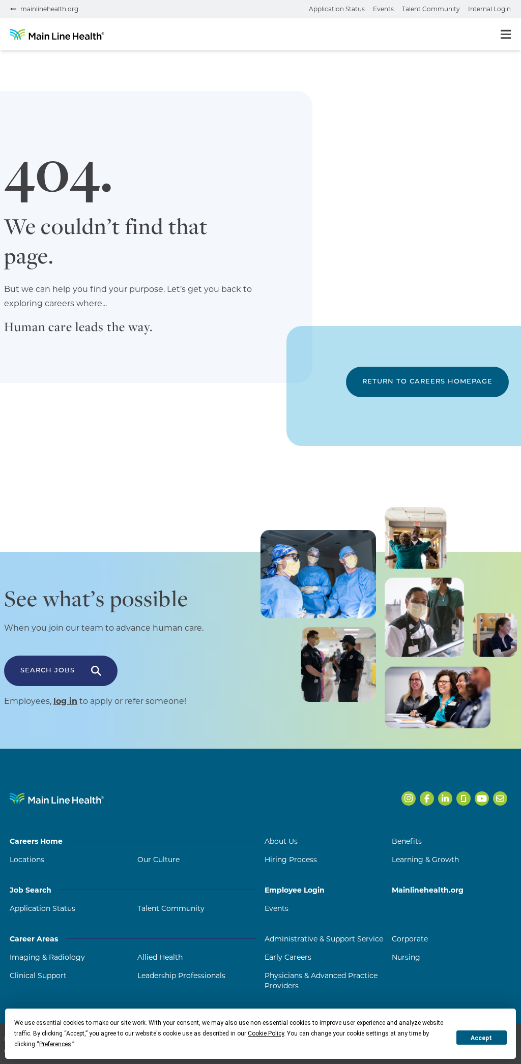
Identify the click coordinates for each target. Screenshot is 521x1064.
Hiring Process (291, 859)
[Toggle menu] (506, 34)
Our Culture (158, 859)
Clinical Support (38, 975)
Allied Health (160, 957)
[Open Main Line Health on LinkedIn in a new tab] (445, 798)
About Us (281, 841)
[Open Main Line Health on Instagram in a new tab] (408, 798)
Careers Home (36, 841)
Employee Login (295, 890)
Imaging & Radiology (47, 957)
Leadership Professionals (181, 975)
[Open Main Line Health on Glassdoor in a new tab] (463, 798)
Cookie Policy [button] (266, 1033)
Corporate (410, 938)
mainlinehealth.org (49, 9)
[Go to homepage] (57, 34)
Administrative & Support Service (324, 938)
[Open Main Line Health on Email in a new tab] (500, 798)
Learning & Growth (425, 859)
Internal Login (489, 9)
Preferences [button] (55, 1044)
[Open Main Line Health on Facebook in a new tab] (427, 798)
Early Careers (288, 957)
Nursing (406, 957)
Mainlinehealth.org (428, 890)
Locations (27, 859)
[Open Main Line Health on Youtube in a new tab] (482, 798)
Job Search (30, 890)
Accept (481, 1038)
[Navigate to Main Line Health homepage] (57, 798)
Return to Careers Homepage (427, 381)
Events (383, 9)
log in (65, 701)
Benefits (407, 841)
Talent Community (431, 9)
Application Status (337, 9)
